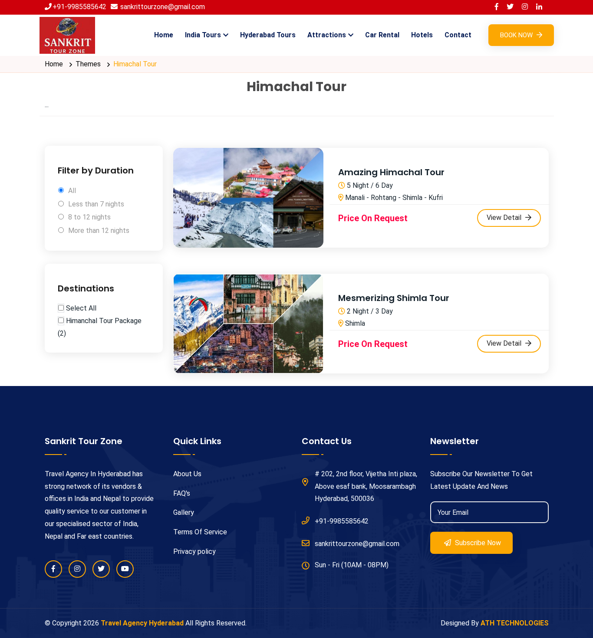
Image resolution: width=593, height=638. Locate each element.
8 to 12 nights (89, 217)
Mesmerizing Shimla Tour (393, 298)
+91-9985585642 (79, 7)
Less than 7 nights (96, 204)
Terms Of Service (200, 532)
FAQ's (181, 493)
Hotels (422, 35)
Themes (88, 64)
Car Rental (382, 35)
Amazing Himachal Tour (391, 172)
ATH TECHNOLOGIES (515, 623)
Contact (458, 35)
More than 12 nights (98, 230)
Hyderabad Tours (268, 35)
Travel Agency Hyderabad (142, 623)
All (72, 190)
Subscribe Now (477, 543)
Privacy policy (194, 551)
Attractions (326, 35)
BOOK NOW (517, 35)
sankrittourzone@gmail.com (162, 7)
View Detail (505, 217)
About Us (187, 474)
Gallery (183, 512)
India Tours (203, 35)
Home (163, 35)
